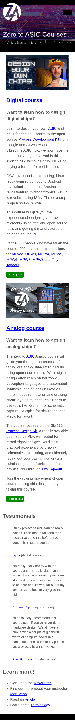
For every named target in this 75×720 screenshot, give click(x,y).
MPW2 (17, 254)
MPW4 (43, 254)
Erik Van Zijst (21, 607)
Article (30, 699)
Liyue (16, 555)
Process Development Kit (38, 139)
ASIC (52, 128)
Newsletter (14, 23)
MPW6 (11, 260)
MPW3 (30, 254)
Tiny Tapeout (52, 469)
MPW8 (38, 260)
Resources (31, 23)
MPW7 (24, 260)
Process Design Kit (21, 431)
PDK (36, 234)
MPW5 (56, 254)
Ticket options (15, 274)
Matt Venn (18, 694)
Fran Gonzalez (23, 659)
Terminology (48, 23)
